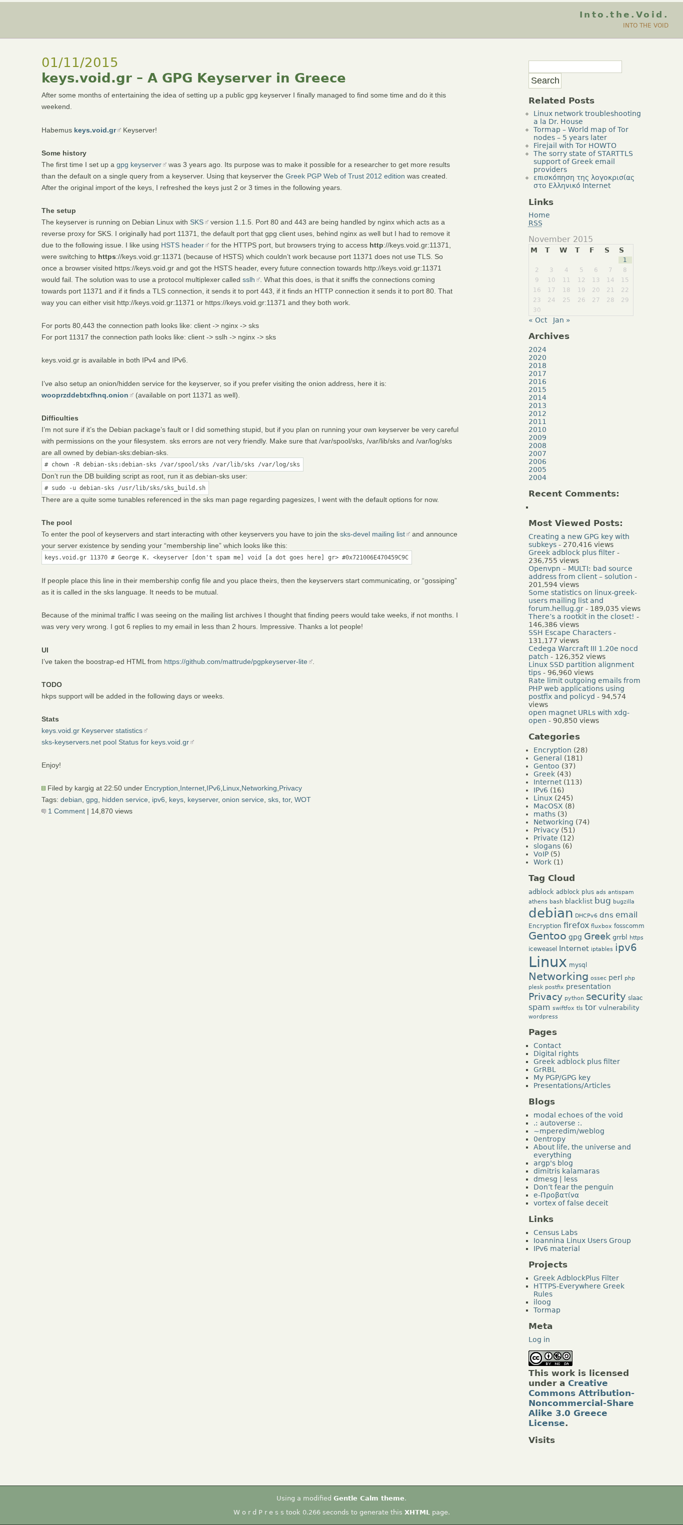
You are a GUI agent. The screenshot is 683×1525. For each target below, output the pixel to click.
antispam (621, 892)
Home (539, 215)
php (629, 978)
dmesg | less (556, 1179)
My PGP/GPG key (562, 1078)
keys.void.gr (95, 130)
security (606, 996)
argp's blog (553, 1163)
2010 (537, 430)
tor (286, 800)
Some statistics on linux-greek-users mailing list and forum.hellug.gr (582, 600)
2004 (537, 478)
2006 (537, 462)
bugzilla (623, 901)
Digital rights (556, 1054)
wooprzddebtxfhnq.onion (85, 395)
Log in (539, 1340)
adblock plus (575, 892)
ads (601, 892)
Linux (231, 788)
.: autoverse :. (558, 1123)
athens (538, 901)
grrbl (620, 937)
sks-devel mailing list (372, 534)
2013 (537, 406)
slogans (547, 846)
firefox (576, 925)
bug (602, 901)
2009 (537, 438)
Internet (192, 788)
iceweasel (542, 949)
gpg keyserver (139, 164)
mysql (578, 965)
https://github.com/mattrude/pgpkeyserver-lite (236, 662)
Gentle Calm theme (369, 1498)
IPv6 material (557, 1248)
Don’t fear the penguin (574, 1187)
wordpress (543, 1017)
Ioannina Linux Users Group (582, 1240)
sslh (248, 280)
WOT (302, 800)
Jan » (561, 320)
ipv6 (158, 800)
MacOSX (548, 806)
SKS (197, 222)
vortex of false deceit (571, 1203)
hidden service (125, 800)
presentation (588, 986)
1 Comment (65, 811)
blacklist (578, 901)
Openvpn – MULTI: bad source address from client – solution (580, 572)
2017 (537, 374)
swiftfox (563, 1008)
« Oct (537, 320)
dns (607, 914)
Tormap (547, 1310)
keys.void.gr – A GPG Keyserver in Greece (194, 78)
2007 (537, 454)
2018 (537, 366)
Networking (259, 788)
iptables (602, 949)
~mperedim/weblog (569, 1131)
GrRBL (545, 1070)
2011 (537, 422)
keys (176, 800)
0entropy (550, 1139)
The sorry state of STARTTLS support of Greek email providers (583, 162)
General (548, 758)
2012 (537, 414)
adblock (541, 892)
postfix (554, 987)
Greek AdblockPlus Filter (576, 1278)
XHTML (417, 1512)
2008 (537, 446)
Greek (544, 774)
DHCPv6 (586, 915)
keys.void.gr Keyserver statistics (92, 730)
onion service (243, 800)
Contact (547, 1046)
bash (556, 901)
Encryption (161, 788)
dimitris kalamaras (567, 1171)
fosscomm (629, 926)
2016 (537, 382)
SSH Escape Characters (570, 632)
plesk (535, 987)
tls (579, 1008)
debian (71, 800)
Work (543, 862)
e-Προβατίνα (556, 1195)
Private (546, 838)
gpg (92, 800)
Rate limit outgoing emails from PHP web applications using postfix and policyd (584, 688)
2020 (537, 358)
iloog (542, 1302)
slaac (635, 998)
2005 (537, 470)
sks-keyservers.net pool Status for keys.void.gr (115, 742)
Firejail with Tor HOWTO (575, 146)
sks (273, 800)
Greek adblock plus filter (571, 552)
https (637, 937)
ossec (598, 978)
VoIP (541, 854)
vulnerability (619, 1008)
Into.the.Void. (624, 15)
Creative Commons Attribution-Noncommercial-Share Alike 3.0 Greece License (581, 1403)
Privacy (290, 788)
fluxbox (601, 926)
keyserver (203, 800)
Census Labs (556, 1232)
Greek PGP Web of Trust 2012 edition (345, 176)
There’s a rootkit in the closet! (581, 616)
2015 (537, 390)
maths (545, 814)
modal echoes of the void (578, 1115)
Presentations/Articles (572, 1086)
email (627, 915)
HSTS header (182, 245)
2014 (537, 398)
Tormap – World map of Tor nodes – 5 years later (581, 134)
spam (539, 1007)
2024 (537, 350)
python (574, 998)
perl (615, 978)
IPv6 (213, 788)
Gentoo (547, 766)
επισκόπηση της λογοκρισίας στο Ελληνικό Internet (584, 182)
